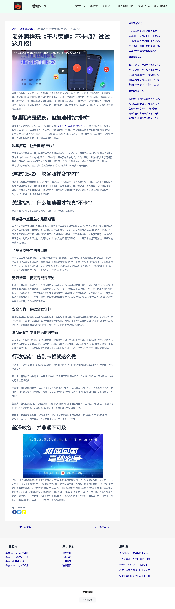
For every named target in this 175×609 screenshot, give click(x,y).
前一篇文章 (24, 527)
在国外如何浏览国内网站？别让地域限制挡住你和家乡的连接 (145, 118)
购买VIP (94, 6)
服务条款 (66, 553)
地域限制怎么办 (125, 6)
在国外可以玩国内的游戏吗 (71, 126)
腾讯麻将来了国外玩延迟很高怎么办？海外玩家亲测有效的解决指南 (145, 36)
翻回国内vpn (144, 6)
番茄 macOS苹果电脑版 (16, 557)
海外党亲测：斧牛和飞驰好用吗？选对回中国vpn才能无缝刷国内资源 (145, 70)
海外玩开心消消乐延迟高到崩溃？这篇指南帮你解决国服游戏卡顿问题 (145, 46)
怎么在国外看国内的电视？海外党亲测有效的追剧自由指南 (145, 104)
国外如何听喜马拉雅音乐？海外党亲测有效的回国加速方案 (145, 113)
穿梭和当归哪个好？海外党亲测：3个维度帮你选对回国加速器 (145, 84)
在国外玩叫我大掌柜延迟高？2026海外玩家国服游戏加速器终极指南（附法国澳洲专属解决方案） (145, 51)
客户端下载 (80, 6)
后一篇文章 (102, 527)
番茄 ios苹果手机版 (14, 561)
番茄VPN (39, 6)
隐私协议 (66, 557)
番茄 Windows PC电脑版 (16, 553)
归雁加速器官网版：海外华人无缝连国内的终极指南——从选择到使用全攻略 (145, 80)
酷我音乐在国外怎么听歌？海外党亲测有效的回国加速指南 (145, 99)
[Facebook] (14, 512)
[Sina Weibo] (24, 512)
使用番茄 (106, 6)
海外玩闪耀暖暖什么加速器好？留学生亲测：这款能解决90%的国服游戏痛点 (145, 31)
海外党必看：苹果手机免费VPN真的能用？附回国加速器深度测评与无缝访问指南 (145, 65)
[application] (112, 6)
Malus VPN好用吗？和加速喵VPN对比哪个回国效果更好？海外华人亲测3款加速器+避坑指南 (145, 75)
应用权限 (66, 561)
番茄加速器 (87, 600)
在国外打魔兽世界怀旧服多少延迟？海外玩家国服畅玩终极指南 (145, 41)
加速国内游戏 (160, 6)
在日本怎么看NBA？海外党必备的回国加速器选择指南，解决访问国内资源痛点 (145, 108)
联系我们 (66, 565)
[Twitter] (19, 512)
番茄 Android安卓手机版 (17, 565)
